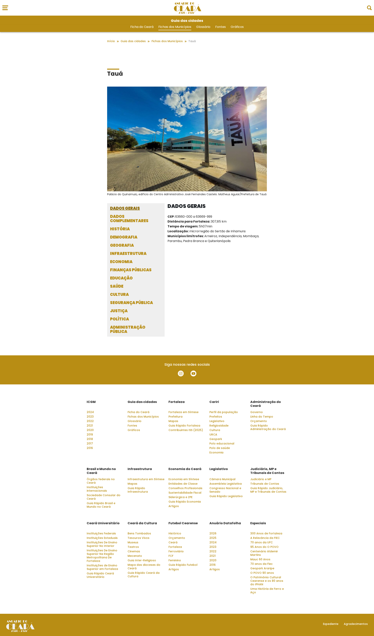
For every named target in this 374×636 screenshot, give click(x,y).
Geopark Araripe (262, 568)
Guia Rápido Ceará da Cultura (144, 574)
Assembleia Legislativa (225, 483)
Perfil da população (223, 412)
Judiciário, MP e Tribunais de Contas (267, 471)
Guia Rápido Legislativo (226, 496)
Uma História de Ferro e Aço (267, 590)
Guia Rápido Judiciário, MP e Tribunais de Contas (268, 489)
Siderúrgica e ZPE (180, 497)
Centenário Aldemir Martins (264, 553)
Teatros (133, 547)
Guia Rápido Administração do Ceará (268, 427)
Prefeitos (215, 416)
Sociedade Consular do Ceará (103, 496)
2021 (90, 425)
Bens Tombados (139, 533)
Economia (216, 452)
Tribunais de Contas (264, 483)
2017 (90, 443)
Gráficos (237, 27)
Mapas (173, 421)
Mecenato (135, 556)
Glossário (203, 27)
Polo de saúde (219, 448)
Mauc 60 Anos (260, 559)
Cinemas (134, 551)
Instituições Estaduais (102, 538)
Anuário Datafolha (225, 523)
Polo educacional (221, 443)
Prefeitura (175, 416)
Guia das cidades (142, 402)
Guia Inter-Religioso (142, 560)
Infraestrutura (140, 469)
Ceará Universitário (103, 523)
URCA (213, 434)
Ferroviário (176, 551)
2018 (90, 439)
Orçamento (258, 421)
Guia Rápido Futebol (183, 565)
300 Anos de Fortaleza (266, 533)
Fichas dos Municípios (174, 27)
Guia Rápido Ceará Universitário (100, 575)
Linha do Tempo (261, 416)
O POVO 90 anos (262, 573)
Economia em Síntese (183, 479)
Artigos (173, 506)
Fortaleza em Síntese (183, 412)
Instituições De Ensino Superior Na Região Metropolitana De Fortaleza (102, 556)
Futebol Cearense (183, 523)
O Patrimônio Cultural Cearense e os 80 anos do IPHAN (266, 581)
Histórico (174, 533)
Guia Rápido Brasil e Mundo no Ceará (101, 504)
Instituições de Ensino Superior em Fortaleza (102, 567)
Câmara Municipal (222, 479)
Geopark (215, 439)
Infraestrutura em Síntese (146, 479)
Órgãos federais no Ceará (101, 480)
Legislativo (216, 421)
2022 (90, 421)
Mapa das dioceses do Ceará (144, 566)
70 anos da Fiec (261, 564)
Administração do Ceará (265, 404)
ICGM (91, 402)
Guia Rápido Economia (184, 501)
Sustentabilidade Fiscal (184, 492)
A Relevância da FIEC (265, 538)
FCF (170, 556)
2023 (90, 416)
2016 (90, 448)
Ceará (172, 542)
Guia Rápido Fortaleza (184, 425)
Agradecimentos (356, 624)
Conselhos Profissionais (185, 488)
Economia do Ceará (184, 469)
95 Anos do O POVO (264, 547)
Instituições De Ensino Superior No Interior (102, 544)
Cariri (214, 402)
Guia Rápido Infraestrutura (138, 489)
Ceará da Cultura (142, 523)
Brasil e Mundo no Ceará (101, 471)
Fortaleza (176, 402)
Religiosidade (218, 425)
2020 (90, 430)
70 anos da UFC (261, 542)
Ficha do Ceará (141, 27)
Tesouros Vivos (138, 538)
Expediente (330, 624)
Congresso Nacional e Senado (225, 489)
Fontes (220, 27)
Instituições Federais (101, 533)
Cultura (214, 430)
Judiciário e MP (260, 479)
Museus (133, 542)
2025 (212, 538)
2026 (212, 533)
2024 (90, 412)
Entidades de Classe (183, 483)
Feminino (174, 560)
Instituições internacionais (97, 488)
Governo (256, 412)
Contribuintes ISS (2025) (185, 430)
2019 (90, 434)
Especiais (258, 523)
